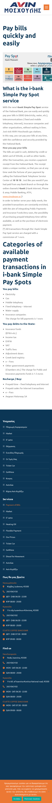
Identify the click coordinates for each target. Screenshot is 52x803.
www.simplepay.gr (12, 196)
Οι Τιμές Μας (11, 459)
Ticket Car (10, 465)
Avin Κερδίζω (12, 569)
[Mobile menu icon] (46, 7)
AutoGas (9, 485)
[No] (48, 791)
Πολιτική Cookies (32, 799)
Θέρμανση (10, 446)
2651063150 (12, 591)
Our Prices (10, 537)
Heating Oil (11, 524)
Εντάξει (17, 799)
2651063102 (12, 615)
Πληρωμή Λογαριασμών (16, 427)
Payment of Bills (13, 505)
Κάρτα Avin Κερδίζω (15, 491)
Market (9, 433)
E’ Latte (9, 440)
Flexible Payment (13, 530)
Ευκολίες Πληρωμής (14, 452)
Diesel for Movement (15, 556)
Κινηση (9, 478)
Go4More (10, 472)
